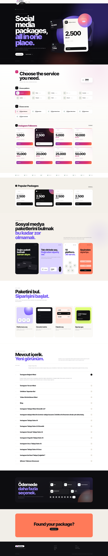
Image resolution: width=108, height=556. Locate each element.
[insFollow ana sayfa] (23, 1)
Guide (55, 549)
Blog (21, 403)
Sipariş (60, 269)
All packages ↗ (90, 125)
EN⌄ (17, 3)
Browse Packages (19, 54)
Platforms (55, 548)
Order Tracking (77, 548)
